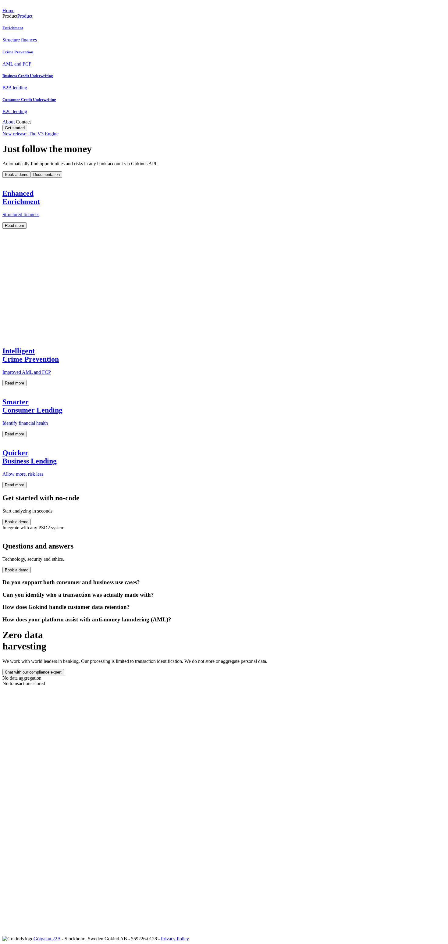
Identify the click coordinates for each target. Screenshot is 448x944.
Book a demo (16, 174)
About (9, 121)
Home (8, 10)
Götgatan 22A (47, 938)
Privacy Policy (175, 938)
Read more (14, 225)
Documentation (46, 174)
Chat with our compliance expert (33, 672)
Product (24, 16)
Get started (15, 128)
